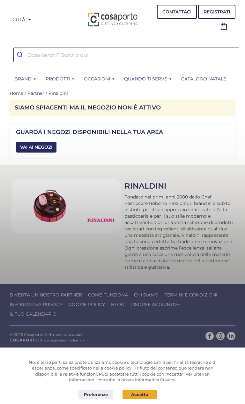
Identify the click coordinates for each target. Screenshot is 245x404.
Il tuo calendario (33, 314)
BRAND (23, 79)
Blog (117, 304)
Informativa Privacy (36, 304)
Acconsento (139, 394)
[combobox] (126, 55)
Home (16, 93)
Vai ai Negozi (36, 147)
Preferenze (95, 395)
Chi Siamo (146, 295)
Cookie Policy (87, 304)
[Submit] (20, 55)
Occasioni (97, 79)
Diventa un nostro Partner (46, 295)
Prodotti (58, 79)
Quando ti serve (146, 79)
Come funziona (108, 295)
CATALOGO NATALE (203, 79)
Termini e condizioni (191, 295)
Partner (35, 93)
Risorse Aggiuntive (155, 304)
